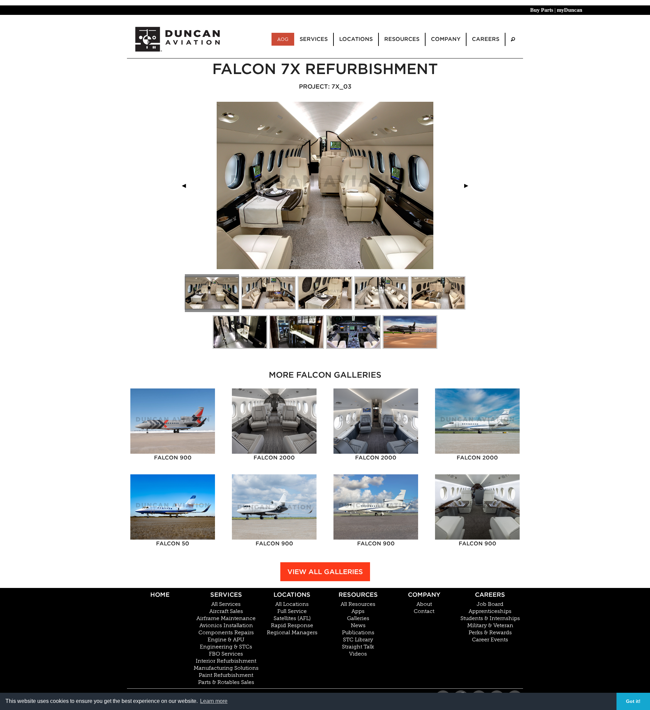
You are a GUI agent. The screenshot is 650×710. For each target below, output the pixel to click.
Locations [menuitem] (356, 39)
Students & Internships (490, 618)
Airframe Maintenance (226, 618)
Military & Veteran (490, 625)
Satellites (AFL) (292, 618)
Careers (490, 594)
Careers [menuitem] (485, 39)
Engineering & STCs (226, 646)
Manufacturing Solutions (226, 668)
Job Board (490, 604)
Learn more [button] (214, 701)
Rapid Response (292, 625)
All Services (226, 604)
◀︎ (186, 185)
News (358, 625)
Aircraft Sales (226, 611)
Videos (358, 654)
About (424, 604)
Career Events (490, 639)
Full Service (292, 611)
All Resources (358, 604)
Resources (358, 594)
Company (424, 594)
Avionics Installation (226, 625)
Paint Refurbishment (226, 675)
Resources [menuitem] (401, 39)
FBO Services (226, 654)
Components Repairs (226, 632)
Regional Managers (292, 632)
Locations (292, 594)
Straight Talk (358, 646)
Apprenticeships (490, 611)
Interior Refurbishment (226, 661)
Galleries (358, 618)
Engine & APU (226, 639)
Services (226, 594)
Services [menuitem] (314, 39)
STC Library (358, 639)
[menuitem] (512, 39)
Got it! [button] (633, 701)
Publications (358, 632)
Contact (424, 611)
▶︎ (469, 185)
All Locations (292, 604)
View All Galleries (325, 572)
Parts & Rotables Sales (226, 682)
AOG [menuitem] (282, 39)
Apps (358, 611)
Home (160, 594)
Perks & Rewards (490, 632)
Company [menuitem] (445, 39)
